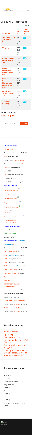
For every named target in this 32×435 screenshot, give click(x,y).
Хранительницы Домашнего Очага (8, 40)
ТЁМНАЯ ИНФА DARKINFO (13, 308)
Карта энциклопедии (10, 198)
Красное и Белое (14, 255)
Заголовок (6, 34)
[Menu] (28, 9)
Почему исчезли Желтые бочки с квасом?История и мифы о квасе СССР (15, 352)
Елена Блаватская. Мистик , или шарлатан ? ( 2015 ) (7, 83)
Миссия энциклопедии (11, 190)
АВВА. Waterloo (11, 331)
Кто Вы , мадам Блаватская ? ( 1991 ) (8, 60)
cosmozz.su (16, 230)
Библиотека (7, 273)
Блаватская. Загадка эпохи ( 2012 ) (8, 93)
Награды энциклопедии (11, 203)
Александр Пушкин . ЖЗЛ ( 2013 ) (16, 341)
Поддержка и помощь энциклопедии (11, 383)
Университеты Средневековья (14, 403)
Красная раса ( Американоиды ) (12, 335)
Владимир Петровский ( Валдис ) (15, 346)
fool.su (14, 233)
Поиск (24, 123)
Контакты (7, 212)
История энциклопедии (11, 207)
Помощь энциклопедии (11, 194)
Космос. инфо (16, 273)
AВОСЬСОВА (20, 240)
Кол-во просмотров (26, 31)
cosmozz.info (8, 230)
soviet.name (7, 233)
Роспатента (17, 153)
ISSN (5, 156)
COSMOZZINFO (9, 149)
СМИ (5, 255)
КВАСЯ (6, 280)
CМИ (6, 145)
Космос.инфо (13, 145)
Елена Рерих (7, 115)
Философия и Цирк (15, 266)
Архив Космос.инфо (10, 277)
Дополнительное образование (13, 217)
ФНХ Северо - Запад (10, 251)
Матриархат (7, 48)
